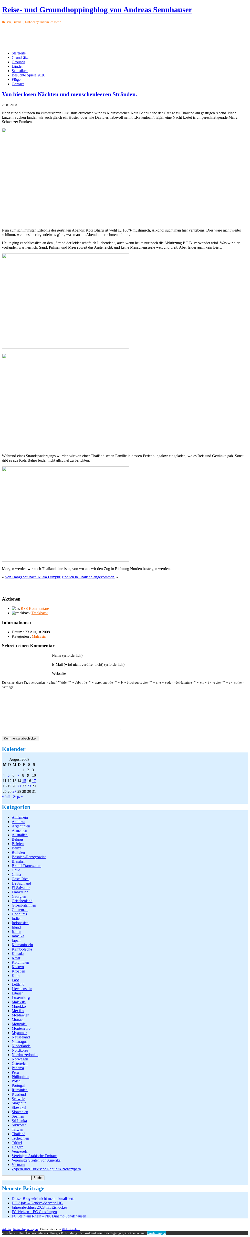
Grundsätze (20, 57)
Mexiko (18, 1011)
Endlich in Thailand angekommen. (88, 577)
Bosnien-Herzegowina (29, 857)
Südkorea (19, 1125)
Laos (15, 980)
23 (29, 786)
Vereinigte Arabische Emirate (34, 1156)
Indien (16, 918)
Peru (15, 1072)
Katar (16, 958)
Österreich (20, 1063)
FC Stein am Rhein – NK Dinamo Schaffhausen (49, 1216)
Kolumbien (20, 962)
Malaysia (39, 636)
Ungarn (17, 1147)
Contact (18, 84)
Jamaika (18, 936)
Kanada (18, 954)
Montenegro (21, 1028)
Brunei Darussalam (26, 866)
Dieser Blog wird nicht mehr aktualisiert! (43, 1198)
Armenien (19, 830)
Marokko (19, 1006)
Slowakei (19, 1107)
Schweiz (18, 1099)
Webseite (59, 673)
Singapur (19, 1103)
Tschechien (20, 1138)
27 (14, 791)
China (16, 874)
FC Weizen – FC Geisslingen (34, 1212)
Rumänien (20, 1090)
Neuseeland (21, 1037)
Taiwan (17, 1129)
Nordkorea (20, 1050)
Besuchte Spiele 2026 (28, 75)
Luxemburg (21, 997)
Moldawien (20, 1015)
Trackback (39, 613)
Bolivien (18, 852)
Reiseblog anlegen (25, 1229)
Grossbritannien (24, 905)
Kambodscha (22, 949)
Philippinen (20, 1077)
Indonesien (20, 923)
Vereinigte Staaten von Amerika (36, 1160)
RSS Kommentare (35, 608)
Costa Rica (20, 879)
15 (24, 781)
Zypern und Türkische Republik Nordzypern (46, 1169)
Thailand (18, 1134)
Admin (6, 1229)
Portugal (18, 1085)
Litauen (17, 993)
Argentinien (21, 826)
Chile (16, 870)
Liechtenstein (22, 989)
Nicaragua (20, 1041)
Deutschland (21, 883)
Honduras (19, 914)
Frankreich (20, 892)
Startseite (19, 53)
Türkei (17, 1143)
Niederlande (21, 1046)
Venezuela (20, 1151)
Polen (16, 1081)
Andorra (18, 822)
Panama (18, 1068)
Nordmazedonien (25, 1055)
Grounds (18, 62)
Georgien (19, 896)
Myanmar (19, 1033)
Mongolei (19, 1024)
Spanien (18, 1116)
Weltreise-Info (71, 1229)
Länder (17, 66)
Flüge (16, 79)
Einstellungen (156, 1233)
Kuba (16, 975)
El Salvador (21, 888)
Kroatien (18, 971)
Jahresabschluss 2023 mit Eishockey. (40, 1207)
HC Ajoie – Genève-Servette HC (37, 1203)
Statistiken (20, 71)
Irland (16, 927)
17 (34, 781)
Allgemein (20, 817)
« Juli (6, 796)
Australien (20, 835)
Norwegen (20, 1059)
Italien (16, 932)
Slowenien (20, 1112)
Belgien (18, 844)
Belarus (17, 839)
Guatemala (20, 910)
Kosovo (18, 967)
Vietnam (18, 1165)
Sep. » (18, 796)
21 (19, 786)
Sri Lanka (19, 1121)
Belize (16, 848)
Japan (16, 940)
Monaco (18, 1019)
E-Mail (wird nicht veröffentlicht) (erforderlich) (88, 664)
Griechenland (22, 901)
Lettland (18, 984)
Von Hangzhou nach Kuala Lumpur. (33, 577)
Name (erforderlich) (67, 655)
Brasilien (18, 861)
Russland (19, 1094)
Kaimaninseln (22, 945)
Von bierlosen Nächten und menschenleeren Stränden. (69, 94)
